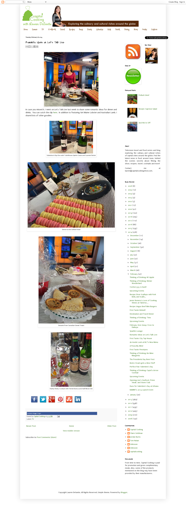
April (132, 266)
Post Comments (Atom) (46, 437)
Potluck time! (144, 95)
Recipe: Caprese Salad (148, 109)
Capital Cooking (136, 430)
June (132, 259)
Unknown (134, 444)
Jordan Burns (135, 437)
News (136, 29)
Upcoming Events (137, 291)
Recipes (72, 29)
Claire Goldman (136, 433)
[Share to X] (32, 46)
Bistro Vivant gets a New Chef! (142, 363)
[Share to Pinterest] (37, 46)
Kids (109, 29)
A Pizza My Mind (136, 346)
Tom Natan (134, 441)
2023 (130, 198)
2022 (130, 201)
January (133, 395)
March (133, 270)
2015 (130, 228)
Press (81, 29)
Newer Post (31, 426)
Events (89, 29)
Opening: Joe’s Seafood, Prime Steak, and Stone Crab (142, 381)
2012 (130, 403)
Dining (126, 29)
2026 (130, 186)
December (134, 236)
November (134, 239)
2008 (130, 419)
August (133, 251)
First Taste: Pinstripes (139, 350)
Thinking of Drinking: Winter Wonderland (141, 282)
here (55, 112)
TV (43, 29)
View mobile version (71, 431)
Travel (62, 29)
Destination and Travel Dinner (142, 314)
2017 (130, 221)
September (135, 247)
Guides (144, 29)
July (132, 255)
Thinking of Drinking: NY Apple (142, 277)
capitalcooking (136, 452)
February (134, 274)
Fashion (154, 29)
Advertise (99, 29)
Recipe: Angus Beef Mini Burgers (143, 306)
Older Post (111, 426)
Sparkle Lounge (136, 331)
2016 (130, 225)
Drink (117, 29)
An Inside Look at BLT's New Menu (144, 342)
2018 (130, 217)
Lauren (34, 29)
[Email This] (26, 46)
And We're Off (144, 123)
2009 (130, 415)
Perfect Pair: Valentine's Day (141, 367)
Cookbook (52, 29)
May (132, 262)
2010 (130, 411)
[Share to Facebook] (34, 46)
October (134, 243)
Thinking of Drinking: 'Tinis (140, 318)
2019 (130, 213)
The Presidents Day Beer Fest (142, 359)
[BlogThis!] (29, 46)
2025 (130, 190)
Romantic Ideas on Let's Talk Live (143, 335)
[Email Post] (58, 416)
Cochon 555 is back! (138, 287)
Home (26, 29)
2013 (130, 399)
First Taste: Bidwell (137, 310)
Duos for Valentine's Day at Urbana (144, 386)
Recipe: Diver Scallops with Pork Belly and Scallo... (143, 295)
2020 (130, 209)
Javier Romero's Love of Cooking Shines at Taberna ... (143, 301)
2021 (130, 205)
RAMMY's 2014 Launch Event (141, 390)
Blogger (124, 492)
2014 (130, 232)
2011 (130, 407)
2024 (130, 194)
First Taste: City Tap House (141, 338)
